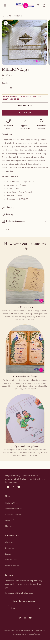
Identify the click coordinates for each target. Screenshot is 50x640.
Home (4, 16)
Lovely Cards (15, 630)
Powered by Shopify (27, 630)
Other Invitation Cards (14, 508)
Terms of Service (12, 565)
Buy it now (25, 112)
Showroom (9, 526)
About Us (9, 542)
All (10, 16)
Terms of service (34, 634)
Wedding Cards (11, 503)
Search (8, 554)
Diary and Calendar (13, 514)
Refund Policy (11, 559)
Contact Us (9, 548)
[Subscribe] (39, 608)
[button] (5, 5)
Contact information (19, 634)
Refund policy (40, 630)
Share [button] (6, 229)
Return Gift (9, 520)
